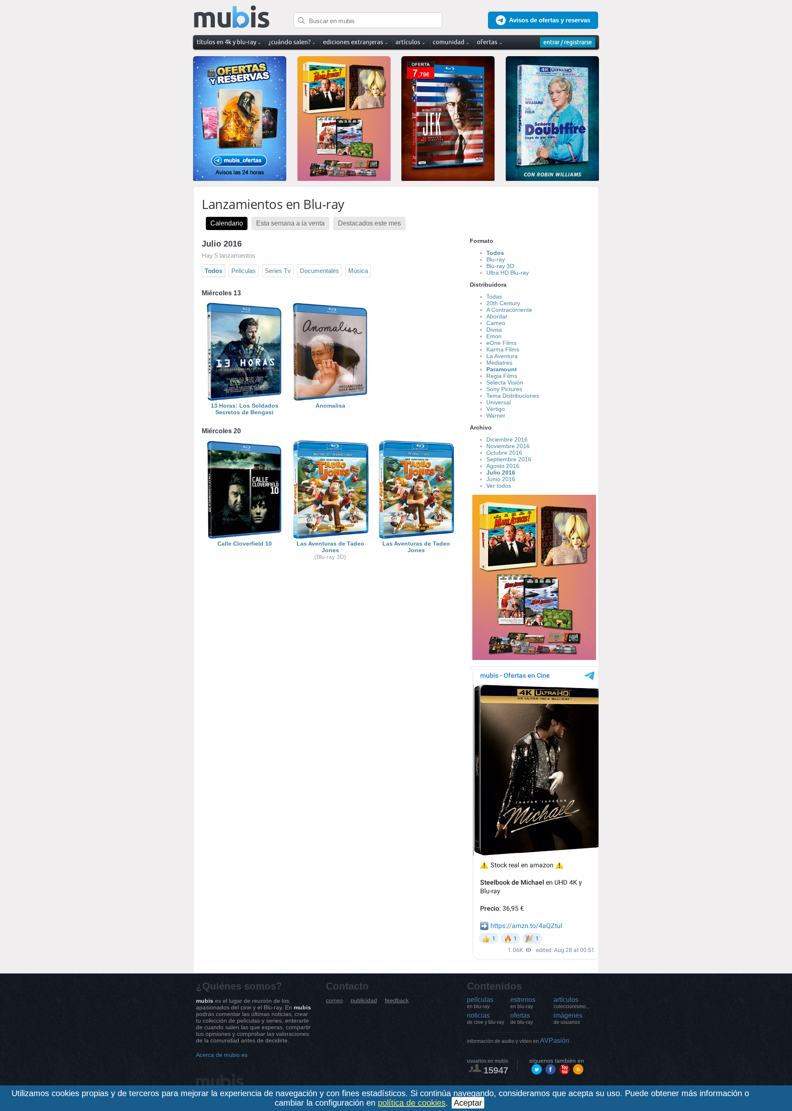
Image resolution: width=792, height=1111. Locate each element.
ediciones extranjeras (353, 41)
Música (358, 270)
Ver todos (498, 485)
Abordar (496, 316)
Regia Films (501, 376)
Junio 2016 (500, 479)
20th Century (503, 303)
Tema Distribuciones (512, 395)
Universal (498, 402)
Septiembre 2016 (508, 459)
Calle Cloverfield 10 (244, 543)
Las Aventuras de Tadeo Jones (330, 546)
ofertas (521, 1018)
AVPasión (518, 1040)
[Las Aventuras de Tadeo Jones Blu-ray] (416, 537)
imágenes (568, 1018)
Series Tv (278, 270)
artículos (571, 1002)
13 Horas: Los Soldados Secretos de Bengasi (244, 408)
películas (480, 1002)
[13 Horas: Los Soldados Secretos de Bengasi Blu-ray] (244, 399)
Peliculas (243, 270)
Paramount (501, 369)
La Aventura (502, 356)
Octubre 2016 (504, 452)
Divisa (494, 329)
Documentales (319, 270)
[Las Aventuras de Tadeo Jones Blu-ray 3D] (330, 537)
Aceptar (468, 1102)
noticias (485, 1018)
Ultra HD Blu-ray (507, 272)
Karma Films (502, 349)
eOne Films (501, 342)
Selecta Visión (504, 382)
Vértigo (495, 409)
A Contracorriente (509, 309)
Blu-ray (495, 259)
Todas (494, 296)
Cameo (495, 323)
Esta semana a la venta (290, 223)
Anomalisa (330, 405)
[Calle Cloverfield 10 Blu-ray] (244, 537)
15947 (495, 1070)
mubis (232, 17)
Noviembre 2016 (508, 446)
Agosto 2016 (502, 466)
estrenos (522, 1002)
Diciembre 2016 (507, 439)
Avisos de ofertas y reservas (549, 20)
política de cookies (412, 1102)
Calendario (226, 223)
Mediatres (499, 362)
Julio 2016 (500, 472)
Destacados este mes (369, 223)
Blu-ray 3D (500, 266)
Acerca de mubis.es (222, 1055)
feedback (397, 1000)
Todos (213, 270)
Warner (495, 415)
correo (334, 1000)
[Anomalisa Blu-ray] (330, 399)
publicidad (364, 1000)
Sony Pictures (504, 389)
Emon (494, 336)
